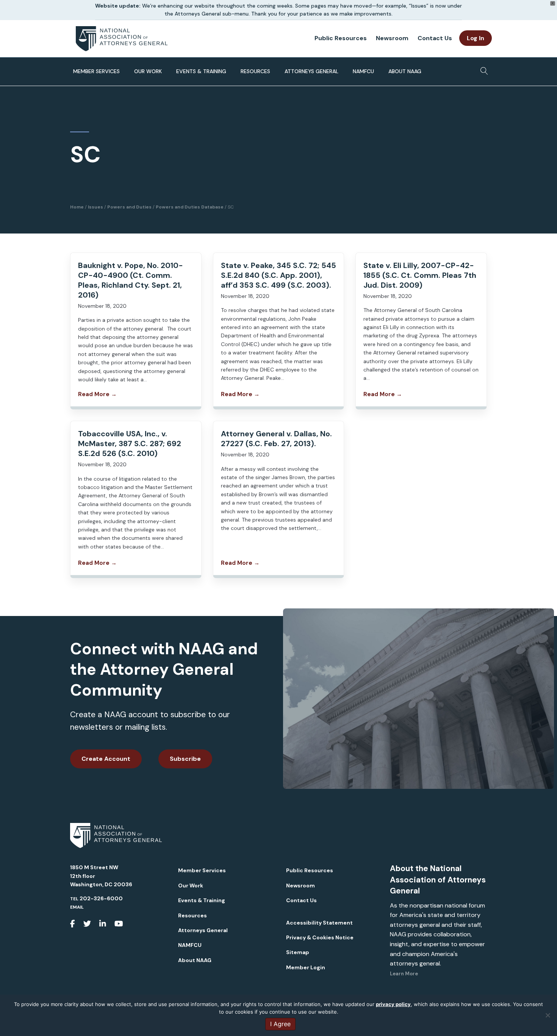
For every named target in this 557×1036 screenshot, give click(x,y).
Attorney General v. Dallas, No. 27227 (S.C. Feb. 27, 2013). (276, 438)
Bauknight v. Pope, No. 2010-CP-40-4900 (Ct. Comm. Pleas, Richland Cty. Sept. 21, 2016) (130, 280)
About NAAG (404, 71)
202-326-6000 (101, 898)
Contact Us (435, 38)
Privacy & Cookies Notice (320, 937)
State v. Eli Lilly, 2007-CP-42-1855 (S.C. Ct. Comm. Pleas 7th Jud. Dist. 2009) (419, 275)
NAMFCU (363, 71)
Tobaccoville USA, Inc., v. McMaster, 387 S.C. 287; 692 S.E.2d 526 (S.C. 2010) (129, 443)
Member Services (96, 71)
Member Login (305, 967)
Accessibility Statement (319, 922)
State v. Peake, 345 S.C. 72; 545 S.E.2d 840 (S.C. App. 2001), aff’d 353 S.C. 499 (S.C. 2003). (278, 275)
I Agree (280, 1024)
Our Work (148, 71)
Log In (475, 38)
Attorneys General (311, 71)
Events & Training (201, 71)
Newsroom (392, 38)
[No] (547, 1015)
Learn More (404, 973)
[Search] (482, 69)
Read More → (97, 394)
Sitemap (297, 952)
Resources (255, 71)
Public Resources (340, 38)
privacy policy (393, 1004)
